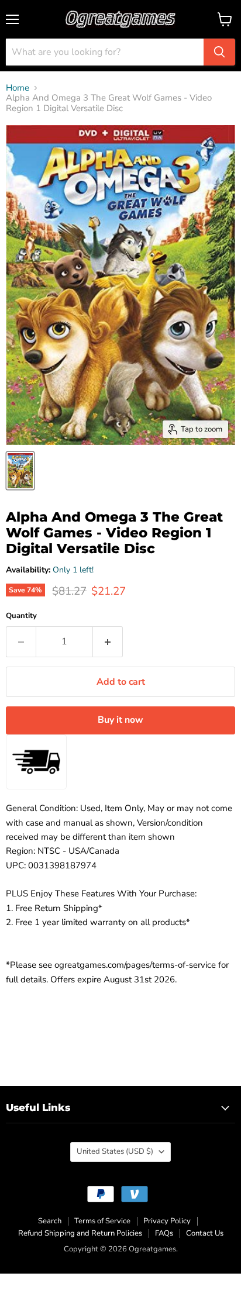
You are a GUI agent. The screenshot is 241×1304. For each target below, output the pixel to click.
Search (49, 1221)
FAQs (164, 1233)
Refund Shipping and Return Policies (80, 1233)
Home (17, 88)
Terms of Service (102, 1221)
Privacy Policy (167, 1221)
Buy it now (120, 719)
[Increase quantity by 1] (108, 641)
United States (115, 1151)
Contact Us (204, 1233)
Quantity (21, 616)
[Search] (219, 52)
